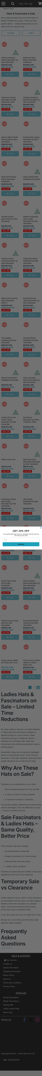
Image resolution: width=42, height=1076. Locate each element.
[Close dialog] (40, 527)
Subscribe (21, 544)
